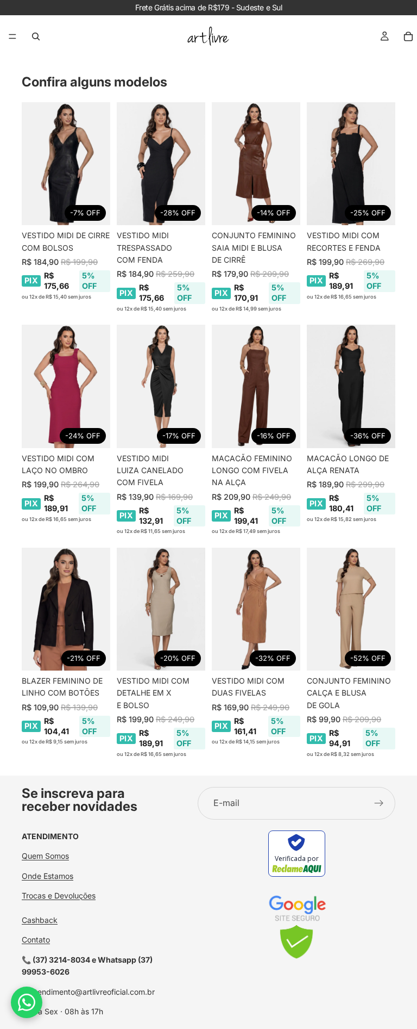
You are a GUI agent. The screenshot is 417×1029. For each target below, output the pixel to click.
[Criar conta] (379, 803)
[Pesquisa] (36, 36)
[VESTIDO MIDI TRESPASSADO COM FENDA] (161, 163)
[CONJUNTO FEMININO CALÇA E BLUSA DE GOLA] (351, 609)
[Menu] (12, 36)
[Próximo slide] (98, 164)
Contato (36, 939)
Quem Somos (45, 855)
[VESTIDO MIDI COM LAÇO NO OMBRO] (66, 386)
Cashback (40, 920)
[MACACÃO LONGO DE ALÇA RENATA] (351, 386)
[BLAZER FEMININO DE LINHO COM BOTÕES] (66, 609)
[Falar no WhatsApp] (26, 1002)
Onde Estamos (47, 875)
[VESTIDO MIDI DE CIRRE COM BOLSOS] (66, 163)
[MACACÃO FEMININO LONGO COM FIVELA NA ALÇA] (256, 386)
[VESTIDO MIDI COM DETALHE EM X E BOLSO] (161, 609)
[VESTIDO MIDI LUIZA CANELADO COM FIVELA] (161, 386)
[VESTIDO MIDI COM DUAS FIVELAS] (256, 609)
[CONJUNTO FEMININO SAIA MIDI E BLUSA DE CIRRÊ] (256, 163)
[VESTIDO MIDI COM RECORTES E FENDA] (351, 163)
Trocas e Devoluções (59, 895)
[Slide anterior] (34, 164)
